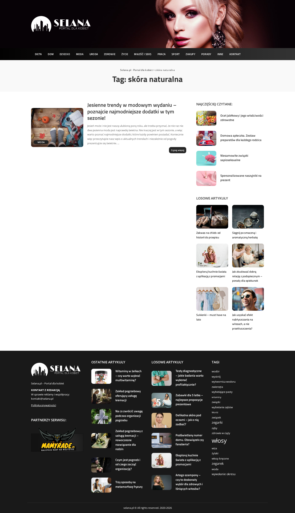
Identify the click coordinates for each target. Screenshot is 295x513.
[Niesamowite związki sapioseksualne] (206, 158)
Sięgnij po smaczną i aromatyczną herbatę (245, 235)
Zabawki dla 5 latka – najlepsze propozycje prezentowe (189, 399)
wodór (216, 371)
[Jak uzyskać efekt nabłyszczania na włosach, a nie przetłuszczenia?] (248, 299)
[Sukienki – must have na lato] (212, 299)
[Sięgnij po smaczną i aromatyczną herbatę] (248, 217)
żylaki (215, 453)
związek (216, 417)
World (215, 412)
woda (215, 469)
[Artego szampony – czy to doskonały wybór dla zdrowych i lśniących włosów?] (162, 482)
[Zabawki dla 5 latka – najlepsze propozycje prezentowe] (162, 400)
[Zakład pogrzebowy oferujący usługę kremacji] (101, 396)
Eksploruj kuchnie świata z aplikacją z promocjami (211, 273)
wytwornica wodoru (224, 381)
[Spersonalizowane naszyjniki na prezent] (206, 178)
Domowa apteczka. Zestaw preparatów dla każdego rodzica (240, 137)
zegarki (217, 422)
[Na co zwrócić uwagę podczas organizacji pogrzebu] (101, 416)
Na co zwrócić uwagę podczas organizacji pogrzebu (129, 415)
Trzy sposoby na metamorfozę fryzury (128, 484)
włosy (219, 440)
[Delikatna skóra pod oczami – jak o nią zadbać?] (162, 420)
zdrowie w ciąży (221, 433)
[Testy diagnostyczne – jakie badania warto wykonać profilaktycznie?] (162, 378)
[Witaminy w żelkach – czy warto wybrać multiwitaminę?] (101, 376)
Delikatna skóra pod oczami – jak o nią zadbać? (188, 419)
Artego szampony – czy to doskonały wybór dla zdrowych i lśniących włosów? (189, 482)
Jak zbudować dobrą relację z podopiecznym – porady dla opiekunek (247, 276)
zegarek (218, 463)
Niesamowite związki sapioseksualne (234, 157)
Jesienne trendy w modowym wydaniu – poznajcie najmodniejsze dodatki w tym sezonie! (131, 111)
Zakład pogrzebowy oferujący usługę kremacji (128, 395)
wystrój (216, 376)
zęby (214, 428)
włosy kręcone (220, 458)
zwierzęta (217, 387)
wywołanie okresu (224, 474)
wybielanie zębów (222, 407)
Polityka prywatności (43, 405)
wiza (214, 448)
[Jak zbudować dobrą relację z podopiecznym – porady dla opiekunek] (248, 255)
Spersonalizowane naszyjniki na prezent (240, 177)
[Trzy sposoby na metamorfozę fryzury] (101, 485)
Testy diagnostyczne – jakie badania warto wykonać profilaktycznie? (189, 378)
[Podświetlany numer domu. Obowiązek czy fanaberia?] (162, 440)
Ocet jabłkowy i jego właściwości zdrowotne (241, 117)
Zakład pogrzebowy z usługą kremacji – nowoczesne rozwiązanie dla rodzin (129, 440)
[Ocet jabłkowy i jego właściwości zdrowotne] (206, 118)
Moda (41, 142)
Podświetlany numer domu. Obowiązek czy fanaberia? (190, 439)
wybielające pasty (222, 392)
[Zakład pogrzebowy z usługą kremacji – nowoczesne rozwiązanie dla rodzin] (101, 440)
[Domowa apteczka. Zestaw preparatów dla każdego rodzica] (206, 138)
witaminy (216, 397)
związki (216, 402)
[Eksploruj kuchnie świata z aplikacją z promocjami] (212, 255)
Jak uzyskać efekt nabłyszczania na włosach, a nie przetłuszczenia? (242, 322)
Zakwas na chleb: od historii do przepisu (208, 235)
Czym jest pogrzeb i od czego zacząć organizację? (127, 464)
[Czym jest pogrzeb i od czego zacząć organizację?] (101, 465)
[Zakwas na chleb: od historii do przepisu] (212, 217)
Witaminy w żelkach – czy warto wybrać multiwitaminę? (128, 375)
